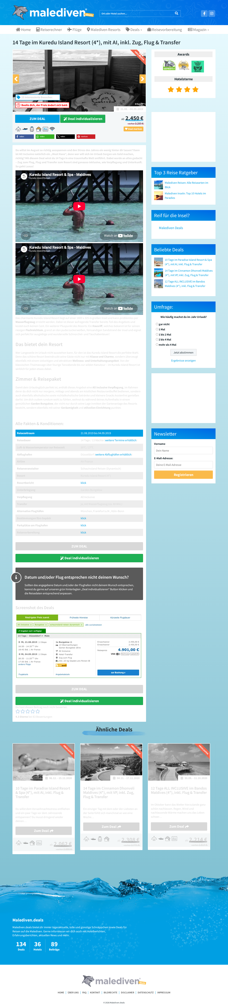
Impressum (163, 992)
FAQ (84, 992)
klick (83, 482)
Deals (135, 29)
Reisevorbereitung (166, 29)
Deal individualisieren (84, 118)
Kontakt (95, 992)
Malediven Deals (171, 228)
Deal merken (135, 128)
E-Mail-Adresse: (163, 458)
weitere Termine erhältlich (120, 440)
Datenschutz (146, 992)
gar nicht (164, 324)
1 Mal (162, 329)
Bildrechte (110, 992)
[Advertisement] (183, 137)
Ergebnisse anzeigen (183, 360)
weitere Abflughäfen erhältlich (113, 454)
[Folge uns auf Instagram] (211, 13)
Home (25, 29)
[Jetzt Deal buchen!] (79, 646)
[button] (24, 136)
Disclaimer (127, 992)
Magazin (199, 29)
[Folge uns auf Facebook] (204, 13)
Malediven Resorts (105, 29)
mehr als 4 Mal (167, 344)
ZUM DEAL (37, 118)
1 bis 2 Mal (165, 334)
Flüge (77, 29)
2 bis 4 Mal (165, 339)
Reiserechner (51, 29)
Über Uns (73, 992)
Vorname (159, 444)
